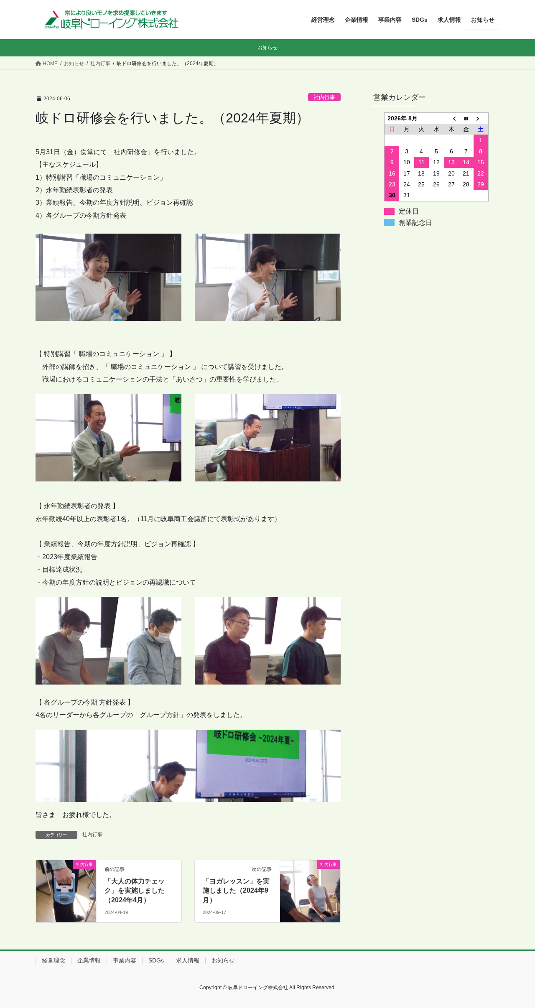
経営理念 (53, 960)
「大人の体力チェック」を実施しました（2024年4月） (134, 891)
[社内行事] (66, 877)
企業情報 (89, 960)
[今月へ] (466, 118)
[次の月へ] (481, 118)
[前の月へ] (451, 118)
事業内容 (124, 960)
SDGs (156, 960)
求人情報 (187, 960)
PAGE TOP (514, 970)
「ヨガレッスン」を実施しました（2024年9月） (236, 891)
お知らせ (223, 960)
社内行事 (324, 97)
